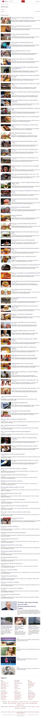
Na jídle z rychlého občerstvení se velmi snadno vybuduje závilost (14, 505)
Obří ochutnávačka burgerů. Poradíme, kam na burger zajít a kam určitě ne (24, 306)
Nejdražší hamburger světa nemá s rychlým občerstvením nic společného (23, 257)
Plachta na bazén (13, 703)
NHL (28, 688)
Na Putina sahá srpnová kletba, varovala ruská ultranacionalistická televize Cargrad (27, 605)
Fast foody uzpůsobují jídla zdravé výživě (9, 557)
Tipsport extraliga (30, 684)
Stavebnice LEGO (17, 706)
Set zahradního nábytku (33, 703)
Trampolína (19, 703)
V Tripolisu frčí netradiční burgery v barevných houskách (23, 157)
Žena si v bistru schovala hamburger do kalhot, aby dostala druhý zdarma (16, 431)
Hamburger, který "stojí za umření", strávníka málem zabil (23, 380)
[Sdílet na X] (39, 11)
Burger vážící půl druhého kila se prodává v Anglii (11, 493)
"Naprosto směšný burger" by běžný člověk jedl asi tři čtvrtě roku (14, 396)
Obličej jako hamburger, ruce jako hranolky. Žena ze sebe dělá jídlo (25, 166)
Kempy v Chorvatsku (17, 692)
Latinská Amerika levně (18, 697)
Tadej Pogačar (16, 685)
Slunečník (23, 703)
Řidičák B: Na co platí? (31, 696)
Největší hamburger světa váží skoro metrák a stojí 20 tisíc (13, 454)
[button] (6, 20)
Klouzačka (27, 703)
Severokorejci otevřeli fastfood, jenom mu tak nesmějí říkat (13, 499)
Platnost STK (30, 699)
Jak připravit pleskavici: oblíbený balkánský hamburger (22, 17)
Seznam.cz (37, 1)
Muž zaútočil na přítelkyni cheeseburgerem (10, 526)
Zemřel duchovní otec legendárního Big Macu (20, 207)
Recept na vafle (3, 697)
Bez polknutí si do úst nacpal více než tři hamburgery (12, 588)
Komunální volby (3, 688)
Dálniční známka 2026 (31, 693)
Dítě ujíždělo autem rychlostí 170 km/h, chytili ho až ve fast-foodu (24, 460)
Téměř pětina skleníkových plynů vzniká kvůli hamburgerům (13, 532)
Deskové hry (33, 706)
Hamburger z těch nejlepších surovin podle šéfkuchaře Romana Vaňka (25, 273)
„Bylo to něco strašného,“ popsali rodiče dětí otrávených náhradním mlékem (20, 627)
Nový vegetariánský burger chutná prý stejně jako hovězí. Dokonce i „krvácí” (24, 199)
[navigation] (1, 1)
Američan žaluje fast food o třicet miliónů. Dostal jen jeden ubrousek (25, 281)
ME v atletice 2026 (31, 685)
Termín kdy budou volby (4, 685)
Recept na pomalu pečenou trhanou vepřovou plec (21, 26)
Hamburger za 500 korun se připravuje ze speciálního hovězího (13, 419)
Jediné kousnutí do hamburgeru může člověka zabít (11, 551)
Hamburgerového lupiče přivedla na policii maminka (11, 545)
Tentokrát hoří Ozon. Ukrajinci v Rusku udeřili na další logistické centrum (34, 627)
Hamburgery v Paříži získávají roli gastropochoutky (22, 314)
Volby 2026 (2, 681)
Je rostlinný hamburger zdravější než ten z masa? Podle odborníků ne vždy (25, 117)
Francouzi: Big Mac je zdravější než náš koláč (10, 594)
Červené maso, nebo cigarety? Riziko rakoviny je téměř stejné (23, 223)
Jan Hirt (15, 684)
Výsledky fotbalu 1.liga (31, 683)
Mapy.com (9, 701)
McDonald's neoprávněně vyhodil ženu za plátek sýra (12, 481)
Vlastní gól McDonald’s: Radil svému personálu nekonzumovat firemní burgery (24, 298)
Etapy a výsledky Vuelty (18, 683)
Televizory (37, 706)
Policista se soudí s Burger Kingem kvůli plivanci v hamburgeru (14, 468)
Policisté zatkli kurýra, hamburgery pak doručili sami (22, 42)
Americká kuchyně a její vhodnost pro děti (9, 538)
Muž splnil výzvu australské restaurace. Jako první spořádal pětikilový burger (25, 92)
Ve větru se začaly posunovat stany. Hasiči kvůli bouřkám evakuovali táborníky (6, 627)
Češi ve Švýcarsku (17, 696)
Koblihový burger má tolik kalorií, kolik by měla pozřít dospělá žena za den (25, 249)
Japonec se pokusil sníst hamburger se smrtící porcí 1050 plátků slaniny (24, 372)
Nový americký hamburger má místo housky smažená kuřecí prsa (14, 474)
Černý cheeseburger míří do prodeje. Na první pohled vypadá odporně (25, 264)
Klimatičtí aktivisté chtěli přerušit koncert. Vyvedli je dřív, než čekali (25, 83)
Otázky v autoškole (31, 697)
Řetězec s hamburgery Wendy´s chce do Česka (20, 50)
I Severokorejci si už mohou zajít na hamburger (21, 411)
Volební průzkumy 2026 (4, 683)
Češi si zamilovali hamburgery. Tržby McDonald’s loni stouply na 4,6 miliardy (25, 191)
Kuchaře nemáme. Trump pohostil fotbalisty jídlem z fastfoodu (24, 141)
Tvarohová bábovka (4, 696)
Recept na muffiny (4, 693)
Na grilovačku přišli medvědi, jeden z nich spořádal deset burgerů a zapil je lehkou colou (24, 67)
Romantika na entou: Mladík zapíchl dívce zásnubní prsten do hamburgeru (23, 347)
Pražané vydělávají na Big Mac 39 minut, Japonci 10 (11, 563)
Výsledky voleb (3, 684)
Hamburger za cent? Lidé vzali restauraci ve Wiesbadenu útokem (24, 149)
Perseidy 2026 (21, 701)
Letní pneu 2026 (30, 692)
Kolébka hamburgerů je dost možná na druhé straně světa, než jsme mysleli (25, 232)
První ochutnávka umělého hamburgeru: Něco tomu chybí (23, 330)
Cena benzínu (26, 701)
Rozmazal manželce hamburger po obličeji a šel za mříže (12, 487)
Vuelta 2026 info (17, 681)
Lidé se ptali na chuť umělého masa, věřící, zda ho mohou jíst (23, 322)
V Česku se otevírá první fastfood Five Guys (20, 34)
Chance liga (30, 681)
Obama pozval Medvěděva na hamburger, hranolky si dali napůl (24, 446)
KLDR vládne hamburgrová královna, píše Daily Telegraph (23, 355)
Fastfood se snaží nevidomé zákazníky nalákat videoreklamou (23, 388)
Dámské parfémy (23, 706)
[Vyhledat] (23, 1)
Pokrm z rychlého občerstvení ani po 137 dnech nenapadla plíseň (14, 425)
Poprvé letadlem (17, 693)
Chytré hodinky (17, 708)
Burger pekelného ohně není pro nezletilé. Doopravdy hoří (23, 240)
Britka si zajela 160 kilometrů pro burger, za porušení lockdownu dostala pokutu (24, 100)
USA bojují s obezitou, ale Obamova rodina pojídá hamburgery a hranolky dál (24, 438)
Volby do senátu (3, 687)
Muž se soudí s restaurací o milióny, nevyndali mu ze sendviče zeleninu (15, 512)
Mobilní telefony (11, 706)
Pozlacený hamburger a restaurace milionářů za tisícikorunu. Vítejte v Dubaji (25, 183)
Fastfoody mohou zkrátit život (17, 518)
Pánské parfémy (22, 708)
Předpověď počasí (15, 701)
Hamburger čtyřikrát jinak (16, 215)
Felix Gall (15, 687)
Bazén (9, 703)
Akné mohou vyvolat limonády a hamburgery (10, 582)
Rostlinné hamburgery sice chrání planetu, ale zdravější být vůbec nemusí (24, 125)
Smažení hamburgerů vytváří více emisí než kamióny (22, 363)
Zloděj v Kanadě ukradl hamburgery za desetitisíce (21, 133)
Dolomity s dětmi (17, 699)
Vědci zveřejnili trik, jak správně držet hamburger (21, 289)
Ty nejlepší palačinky (4, 692)
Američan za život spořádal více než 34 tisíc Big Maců (22, 59)
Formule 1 (29, 687)
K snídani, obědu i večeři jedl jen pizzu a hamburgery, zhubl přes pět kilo (25, 76)
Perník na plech (3, 699)
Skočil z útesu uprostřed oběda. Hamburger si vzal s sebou (23, 174)
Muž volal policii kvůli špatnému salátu (19, 402)
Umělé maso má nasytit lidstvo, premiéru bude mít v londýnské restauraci (24, 339)
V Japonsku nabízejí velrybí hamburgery (9, 576)
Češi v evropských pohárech (33, 701)
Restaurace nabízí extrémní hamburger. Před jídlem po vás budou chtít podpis (25, 109)
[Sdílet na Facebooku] (38, 11)
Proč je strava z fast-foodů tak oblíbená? (9, 569)
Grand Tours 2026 (17, 688)
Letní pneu (29, 706)
